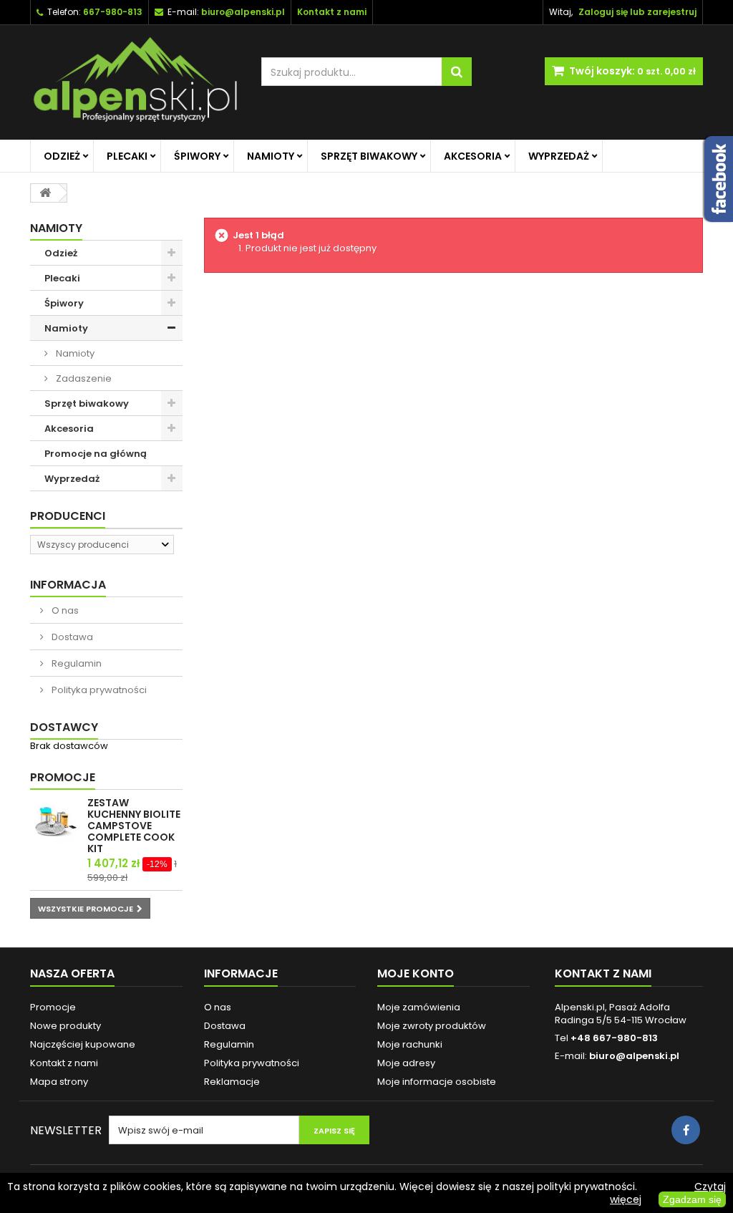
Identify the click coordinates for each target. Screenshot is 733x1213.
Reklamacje (232, 1081)
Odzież (62, 156)
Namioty (270, 156)
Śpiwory (197, 156)
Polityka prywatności (98, 690)
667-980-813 (112, 12)
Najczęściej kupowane (82, 1044)
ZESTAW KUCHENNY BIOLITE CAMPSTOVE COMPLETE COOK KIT (133, 826)
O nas (64, 610)
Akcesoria (473, 156)
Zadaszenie (83, 378)
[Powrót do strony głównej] (45, 193)
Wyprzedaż (558, 156)
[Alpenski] (135, 82)
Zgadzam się (692, 1199)
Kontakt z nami (64, 1063)
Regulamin (75, 663)
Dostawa (71, 637)
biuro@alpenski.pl (243, 12)
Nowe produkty (65, 1026)
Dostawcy (64, 727)
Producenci (67, 516)
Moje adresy (406, 1063)
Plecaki (127, 156)
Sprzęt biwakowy (369, 156)
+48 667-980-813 (614, 1038)
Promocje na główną (95, 453)
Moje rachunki (409, 1044)
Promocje (62, 777)
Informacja (68, 584)
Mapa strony (59, 1081)
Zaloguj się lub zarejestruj (637, 12)
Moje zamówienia (418, 1007)
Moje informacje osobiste (436, 1081)
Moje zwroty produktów (431, 1026)
